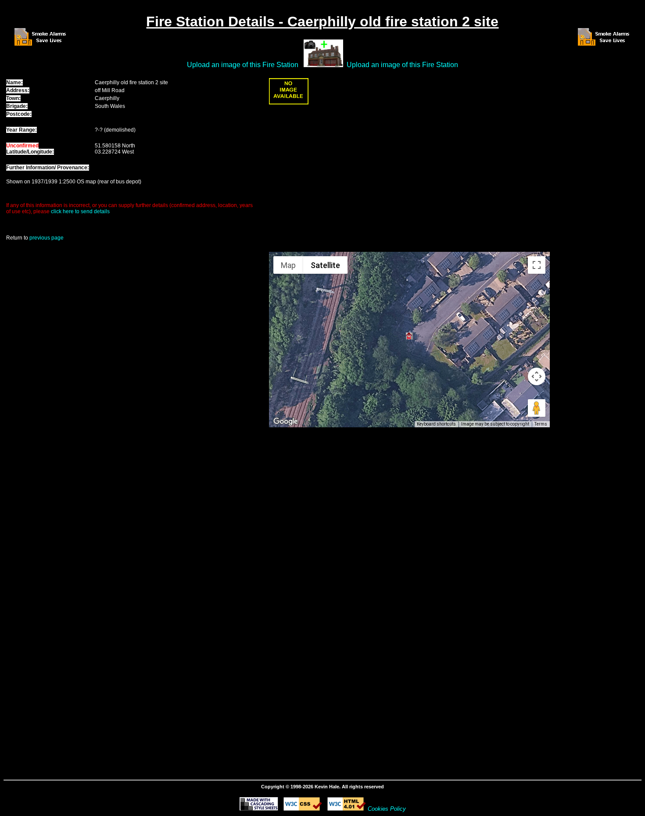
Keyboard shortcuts (436, 424)
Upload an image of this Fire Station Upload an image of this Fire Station (322, 64)
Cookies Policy (387, 808)
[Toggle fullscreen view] (536, 265)
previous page (46, 238)
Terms (540, 424)
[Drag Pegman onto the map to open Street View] (536, 408)
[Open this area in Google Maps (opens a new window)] (285, 421)
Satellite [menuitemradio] (325, 265)
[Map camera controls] (536, 376)
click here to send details (80, 211)
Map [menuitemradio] (288, 265)
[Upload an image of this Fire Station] (288, 103)
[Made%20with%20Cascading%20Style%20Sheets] (259, 808)
